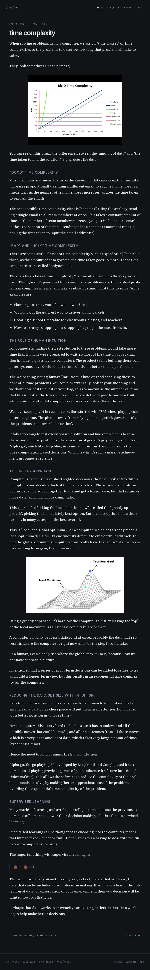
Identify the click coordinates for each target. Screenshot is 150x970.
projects (113, 7)
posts (99, 7)
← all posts (133, 935)
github (118, 961)
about (140, 7)
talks (128, 7)
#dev (44, 24)
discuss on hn (48, 935)
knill (14, 7)
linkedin (131, 961)
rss (142, 961)
